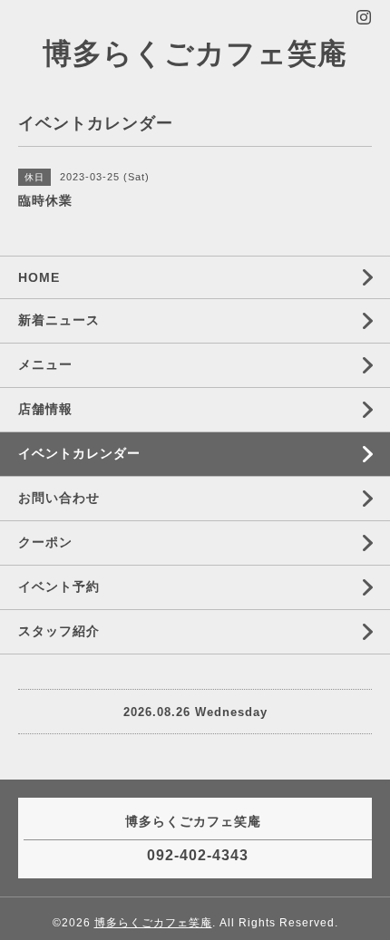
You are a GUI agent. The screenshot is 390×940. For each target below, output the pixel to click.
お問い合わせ (59, 497)
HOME (39, 277)
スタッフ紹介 (59, 631)
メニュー (45, 364)
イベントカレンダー (79, 453)
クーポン (45, 542)
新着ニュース (59, 320)
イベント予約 (59, 586)
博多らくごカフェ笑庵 (195, 53)
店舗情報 (45, 409)
